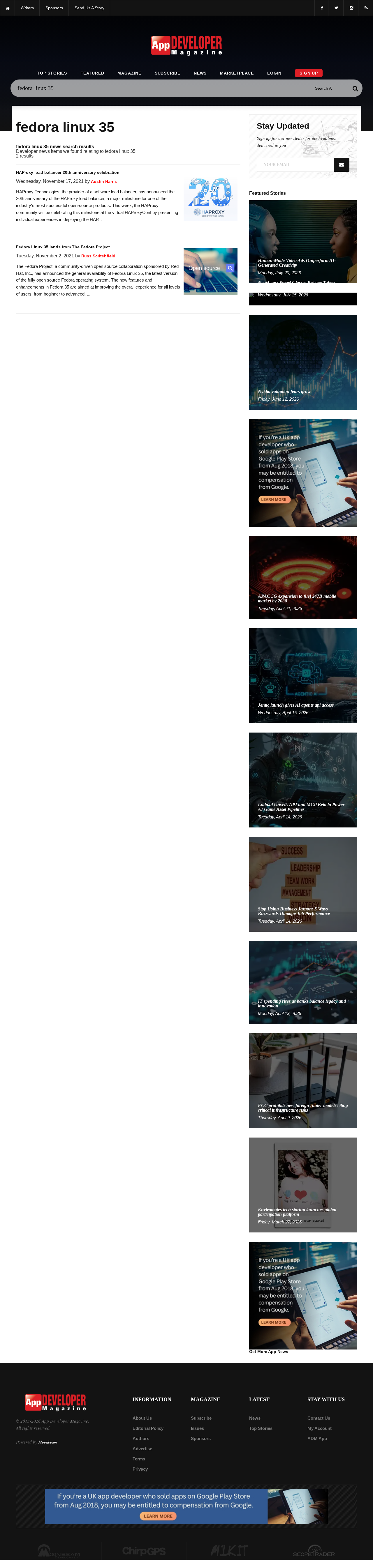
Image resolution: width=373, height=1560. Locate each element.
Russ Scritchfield (98, 256)
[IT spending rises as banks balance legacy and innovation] (303, 982)
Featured (92, 73)
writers (27, 8)
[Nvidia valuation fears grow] (303, 361)
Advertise (142, 1448)
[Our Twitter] (335, 8)
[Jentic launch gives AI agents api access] (303, 675)
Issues (197, 1428)
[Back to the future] (7, 8)
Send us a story (89, 8)
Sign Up (309, 73)
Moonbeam (47, 1442)
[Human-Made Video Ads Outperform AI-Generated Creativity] (303, 241)
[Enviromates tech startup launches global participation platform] (303, 1184)
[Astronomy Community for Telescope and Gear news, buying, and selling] (314, 1551)
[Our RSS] (365, 8)
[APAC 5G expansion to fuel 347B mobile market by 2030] (303, 577)
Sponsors (201, 1438)
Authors (141, 1438)
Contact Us (318, 1418)
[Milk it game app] (229, 1551)
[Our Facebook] (321, 8)
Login (274, 73)
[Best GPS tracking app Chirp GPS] (144, 1551)
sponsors (54, 8)
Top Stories (52, 73)
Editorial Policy (148, 1428)
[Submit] (355, 88)
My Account (319, 1428)
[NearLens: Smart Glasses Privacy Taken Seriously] (303, 298)
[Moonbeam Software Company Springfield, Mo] (58, 1551)
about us (142, 1418)
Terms (139, 1458)
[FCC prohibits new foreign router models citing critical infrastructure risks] (303, 1080)
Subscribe (167, 73)
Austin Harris (104, 181)
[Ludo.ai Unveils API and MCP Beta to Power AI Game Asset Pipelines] (303, 779)
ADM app (317, 1438)
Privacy (140, 1469)
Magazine (129, 73)
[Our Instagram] (351, 8)
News (200, 73)
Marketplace (237, 73)
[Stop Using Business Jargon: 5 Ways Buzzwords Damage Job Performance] (303, 883)
